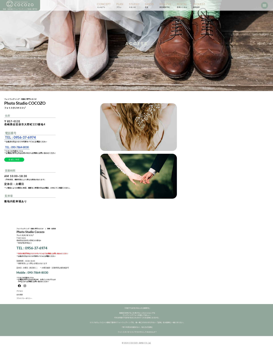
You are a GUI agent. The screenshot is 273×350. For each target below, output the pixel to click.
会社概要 (19, 295)
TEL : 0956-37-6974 (20, 137)
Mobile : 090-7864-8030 (32, 272)
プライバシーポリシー (24, 298)
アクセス (19, 291)
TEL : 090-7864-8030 (17, 147)
